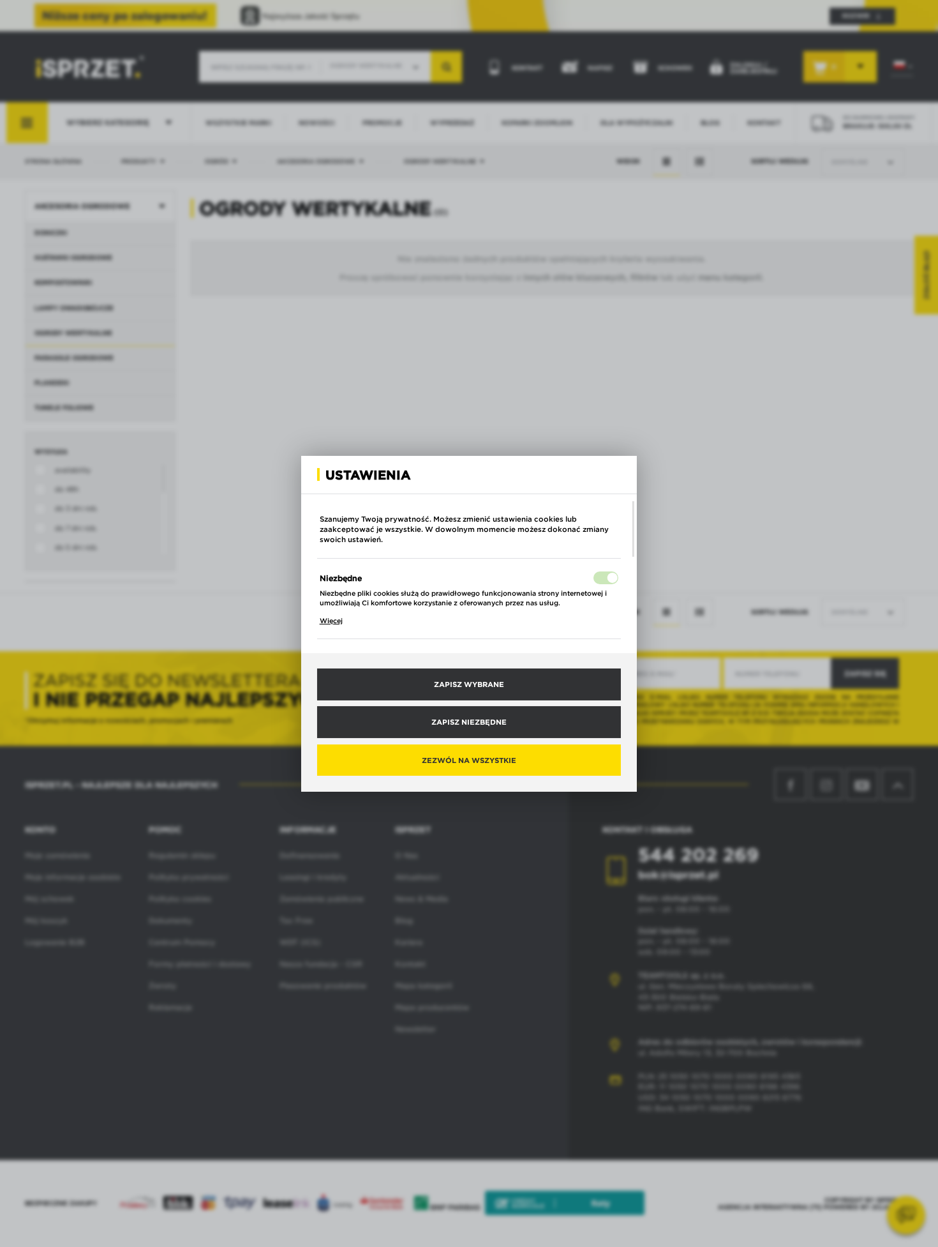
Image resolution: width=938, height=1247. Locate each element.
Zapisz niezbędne (469, 721)
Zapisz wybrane (469, 684)
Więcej (331, 620)
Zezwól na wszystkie (469, 759)
